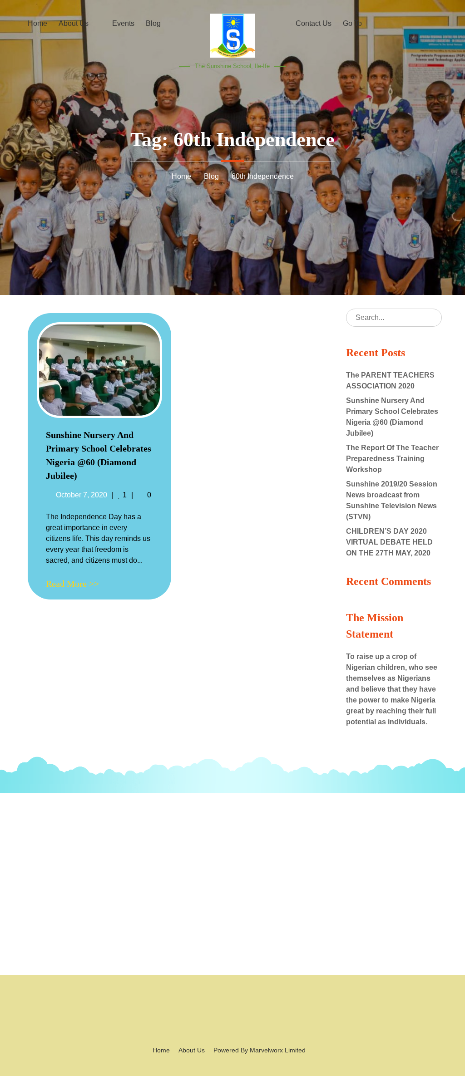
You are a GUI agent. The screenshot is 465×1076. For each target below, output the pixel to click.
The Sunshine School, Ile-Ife (232, 66)
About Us (191, 1050)
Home (161, 1050)
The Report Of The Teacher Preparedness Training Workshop (392, 458)
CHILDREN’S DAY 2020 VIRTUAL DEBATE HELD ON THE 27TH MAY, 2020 (389, 542)
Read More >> (72, 584)
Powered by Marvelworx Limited (259, 1050)
